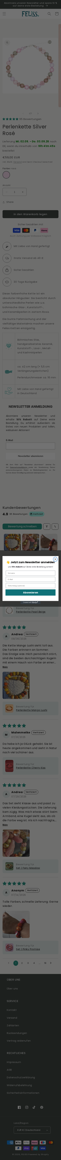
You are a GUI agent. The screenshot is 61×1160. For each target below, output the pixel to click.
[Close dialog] (55, 559)
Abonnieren (30, 592)
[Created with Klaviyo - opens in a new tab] (30, 602)
